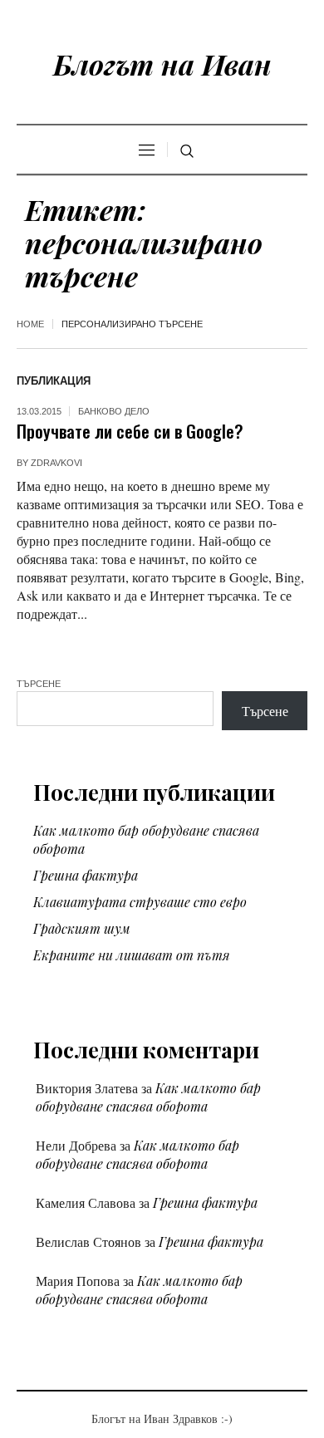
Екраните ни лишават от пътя (131, 955)
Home (30, 324)
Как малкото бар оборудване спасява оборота (148, 1097)
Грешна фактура (85, 875)
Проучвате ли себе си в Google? (130, 431)
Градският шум (81, 928)
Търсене (39, 684)
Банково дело (114, 411)
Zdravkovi (56, 463)
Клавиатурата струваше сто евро (140, 901)
